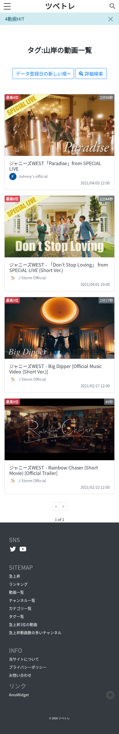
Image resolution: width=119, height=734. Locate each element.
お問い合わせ (20, 675)
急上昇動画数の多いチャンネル (35, 632)
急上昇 (14, 576)
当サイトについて (24, 659)
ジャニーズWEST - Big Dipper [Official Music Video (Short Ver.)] (55, 369)
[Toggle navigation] (111, 6)
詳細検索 (93, 73)
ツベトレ (60, 6)
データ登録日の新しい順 (41, 73)
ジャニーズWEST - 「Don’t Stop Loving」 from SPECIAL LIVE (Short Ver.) (58, 267)
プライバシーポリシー (28, 667)
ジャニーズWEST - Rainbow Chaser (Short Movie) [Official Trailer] (53, 470)
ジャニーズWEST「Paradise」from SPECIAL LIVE (55, 166)
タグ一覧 (16, 616)
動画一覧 (16, 592)
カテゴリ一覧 (20, 608)
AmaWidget (19, 694)
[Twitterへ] (13, 549)
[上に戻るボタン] (110, 694)
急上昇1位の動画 (23, 624)
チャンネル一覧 (22, 600)
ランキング (18, 584)
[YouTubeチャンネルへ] (23, 549)
